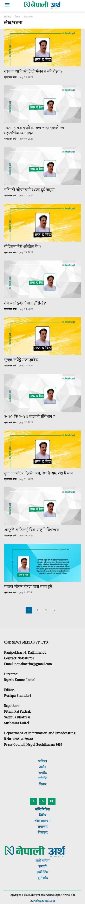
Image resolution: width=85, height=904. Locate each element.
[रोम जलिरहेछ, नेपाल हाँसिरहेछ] (42, 279)
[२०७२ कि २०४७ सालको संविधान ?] (42, 393)
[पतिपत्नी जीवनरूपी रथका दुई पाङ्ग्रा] (42, 166)
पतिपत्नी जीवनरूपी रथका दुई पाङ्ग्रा (29, 190)
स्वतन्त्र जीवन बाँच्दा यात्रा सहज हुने (28, 587)
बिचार (17, 16)
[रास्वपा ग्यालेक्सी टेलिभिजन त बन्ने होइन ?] (42, 47)
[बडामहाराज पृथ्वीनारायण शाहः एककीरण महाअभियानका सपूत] (42, 104)
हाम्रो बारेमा (43, 860)
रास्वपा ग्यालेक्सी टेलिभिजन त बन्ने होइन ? (33, 72)
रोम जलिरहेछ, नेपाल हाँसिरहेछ (25, 304)
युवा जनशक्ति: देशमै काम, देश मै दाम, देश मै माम (38, 474)
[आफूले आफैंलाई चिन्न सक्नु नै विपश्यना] (42, 506)
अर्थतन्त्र (42, 761)
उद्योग (42, 767)
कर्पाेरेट (42, 773)
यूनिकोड (43, 878)
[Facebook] (33, 801)
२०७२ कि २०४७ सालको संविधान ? (29, 417)
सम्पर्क (42, 866)
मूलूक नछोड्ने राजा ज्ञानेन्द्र (21, 360)
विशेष (42, 815)
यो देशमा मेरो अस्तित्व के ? (23, 247)
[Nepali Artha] (42, 5)
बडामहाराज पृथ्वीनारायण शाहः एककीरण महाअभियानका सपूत (34, 130)
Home (7, 16)
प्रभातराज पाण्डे (10, 77)
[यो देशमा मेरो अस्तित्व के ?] (42, 223)
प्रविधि (43, 778)
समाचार (45, 821)
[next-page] (54, 610)
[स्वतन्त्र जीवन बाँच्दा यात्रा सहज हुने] (42, 563)
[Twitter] (42, 801)
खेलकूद (42, 832)
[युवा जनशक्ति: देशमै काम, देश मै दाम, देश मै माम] (42, 449)
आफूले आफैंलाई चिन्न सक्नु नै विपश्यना (31, 530)
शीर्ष (37, 821)
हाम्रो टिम (42, 872)
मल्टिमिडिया (42, 809)
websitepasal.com (44, 901)
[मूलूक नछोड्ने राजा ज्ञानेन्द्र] (42, 336)
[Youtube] (51, 801)
